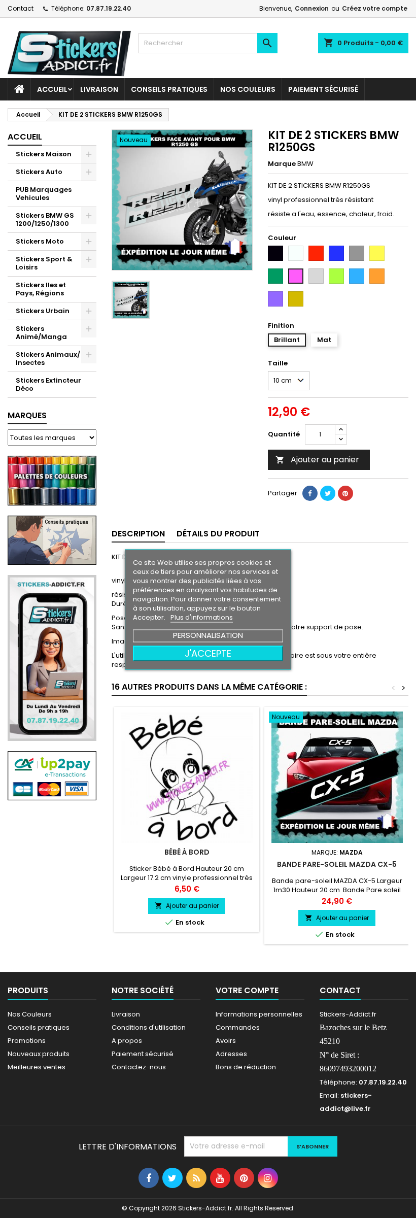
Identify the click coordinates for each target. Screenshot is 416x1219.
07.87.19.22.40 (108, 8)
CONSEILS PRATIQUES (169, 89)
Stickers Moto (40, 241)
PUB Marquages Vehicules (44, 193)
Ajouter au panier (317, 459)
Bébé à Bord (187, 852)
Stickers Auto (39, 172)
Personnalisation (208, 635)
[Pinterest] (345, 493)
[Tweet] (327, 493)
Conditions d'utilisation (149, 1027)
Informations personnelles (259, 1014)
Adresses (231, 1054)
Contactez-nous (139, 1067)
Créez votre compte (374, 8)
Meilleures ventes (36, 1067)
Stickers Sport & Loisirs (44, 263)
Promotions (27, 1040)
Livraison (99, 89)
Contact (20, 8)
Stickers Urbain (43, 311)
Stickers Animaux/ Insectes (48, 358)
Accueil (52, 89)
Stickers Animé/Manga (41, 333)
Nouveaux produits (39, 1054)
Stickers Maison (44, 154)
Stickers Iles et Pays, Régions (41, 289)
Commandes (238, 1027)
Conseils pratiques (39, 1027)
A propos (127, 1040)
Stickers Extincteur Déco (48, 384)
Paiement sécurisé (323, 89)
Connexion (312, 8)
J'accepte (208, 653)
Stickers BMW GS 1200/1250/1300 (45, 219)
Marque (282, 163)
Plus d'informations (201, 617)
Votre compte (247, 990)
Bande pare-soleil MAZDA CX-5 (337, 864)
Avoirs (226, 1040)
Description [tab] (138, 533)
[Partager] (310, 493)
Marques (27, 415)
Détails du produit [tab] (218, 533)
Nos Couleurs (247, 89)
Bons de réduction (246, 1067)
